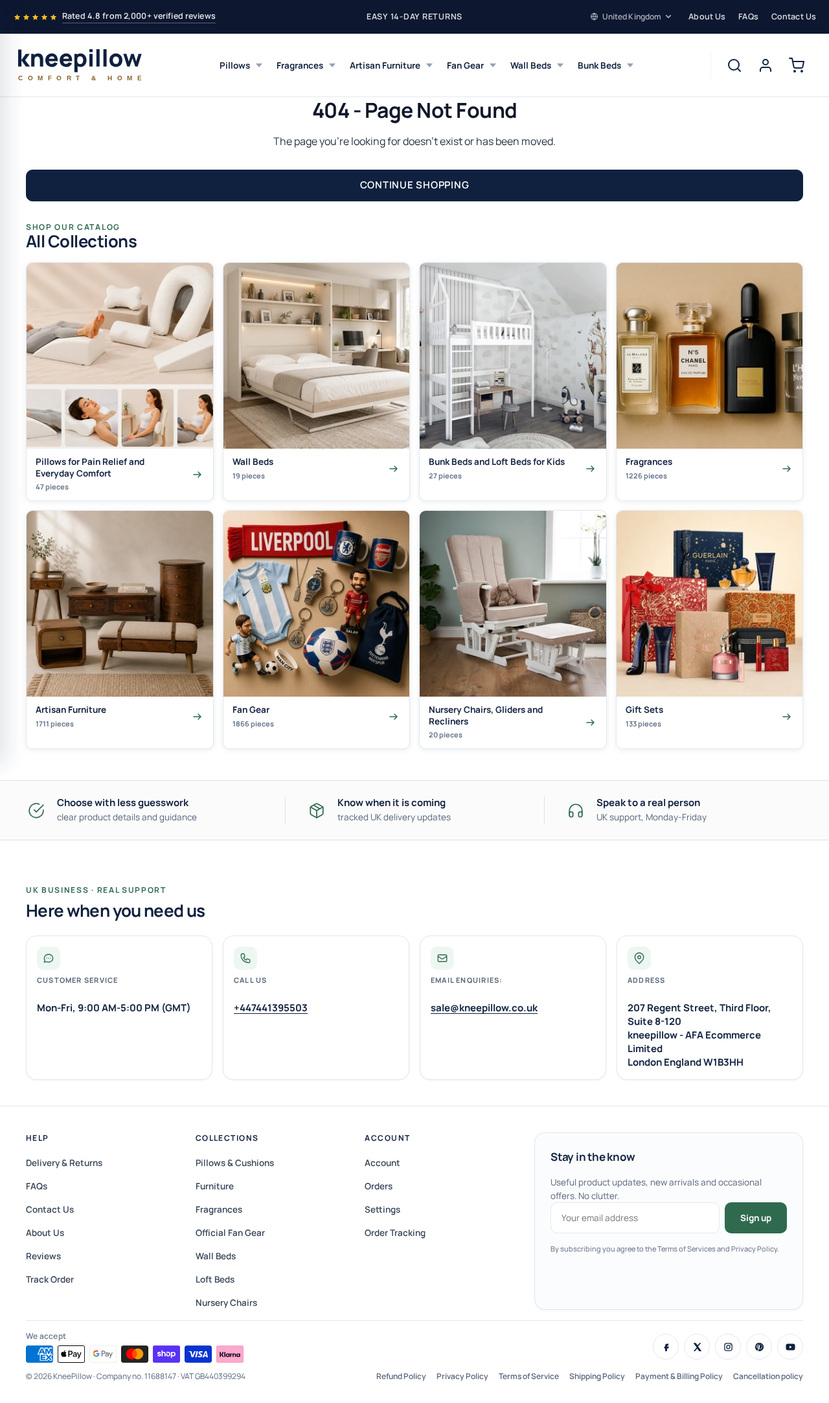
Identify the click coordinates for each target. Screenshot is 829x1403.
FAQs (748, 16)
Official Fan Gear (230, 1233)
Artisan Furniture (385, 65)
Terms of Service (529, 1376)
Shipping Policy (597, 1376)
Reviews (43, 1256)
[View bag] (796, 65)
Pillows (235, 65)
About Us (706, 16)
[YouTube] (790, 1347)
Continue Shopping (415, 185)
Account (387, 1137)
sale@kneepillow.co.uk (484, 1008)
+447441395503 (271, 1008)
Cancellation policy (768, 1376)
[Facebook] (666, 1347)
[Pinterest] (759, 1347)
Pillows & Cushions (235, 1163)
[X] (697, 1347)
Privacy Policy (462, 1376)
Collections (227, 1137)
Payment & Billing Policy (679, 1376)
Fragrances (300, 65)
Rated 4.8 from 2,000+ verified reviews (139, 15)
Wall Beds (530, 65)
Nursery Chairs (226, 1302)
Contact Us (793, 16)
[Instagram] (728, 1347)
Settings (382, 1209)
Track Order (50, 1279)
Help (37, 1137)
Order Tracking (395, 1233)
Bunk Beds (599, 65)
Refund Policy (401, 1376)
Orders (378, 1186)
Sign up (755, 1218)
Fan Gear (465, 65)
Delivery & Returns (64, 1163)
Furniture (215, 1186)
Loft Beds (215, 1279)
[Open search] (734, 65)
